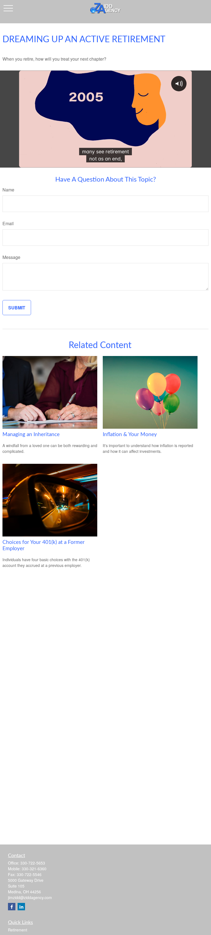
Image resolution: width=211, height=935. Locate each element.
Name (8, 190)
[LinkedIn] (21, 906)
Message (11, 257)
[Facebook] (11, 906)
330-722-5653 (32, 863)
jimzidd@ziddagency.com (30, 897)
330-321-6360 (34, 868)
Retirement (17, 930)
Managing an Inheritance (31, 434)
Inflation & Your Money (130, 434)
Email (8, 223)
